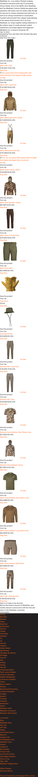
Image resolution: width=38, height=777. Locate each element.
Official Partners (5, 768)
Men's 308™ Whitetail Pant (9, 596)
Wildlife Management (7, 677)
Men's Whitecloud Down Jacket (11, 118)
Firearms (3, 646)
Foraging (3, 694)
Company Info (5, 737)
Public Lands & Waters (8, 672)
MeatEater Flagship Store (9, 764)
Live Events (4, 718)
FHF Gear (3, 728)
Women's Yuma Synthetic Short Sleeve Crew (15, 432)
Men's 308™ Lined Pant (8, 85)
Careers (3, 744)
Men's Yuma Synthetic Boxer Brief (12, 563)
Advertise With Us (6, 771)
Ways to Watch (5, 684)
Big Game (3, 617)
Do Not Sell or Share (7, 754)
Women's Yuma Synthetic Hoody (11, 465)
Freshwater (4, 634)
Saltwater (3, 636)
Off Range (3, 655)
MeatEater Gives (6, 742)
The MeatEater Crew (7, 740)
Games (2, 706)
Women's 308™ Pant (7, 399)
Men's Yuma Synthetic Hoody (10, 203)
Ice (1, 641)
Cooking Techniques (7, 691)
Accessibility (4, 749)
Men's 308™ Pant (6, 66)
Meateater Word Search (8, 713)
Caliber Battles (5, 648)
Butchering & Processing (9, 689)
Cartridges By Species (8, 653)
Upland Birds (4, 626)
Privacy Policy (5, 752)
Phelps (2, 730)
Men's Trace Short (6, 268)
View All (3, 629)
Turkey (2, 622)
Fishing (2, 631)
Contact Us (4, 747)
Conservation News (7, 670)
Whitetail (3, 619)
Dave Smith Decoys (7, 732)
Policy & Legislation (7, 675)
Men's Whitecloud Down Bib (10, 150)
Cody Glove (4, 301)
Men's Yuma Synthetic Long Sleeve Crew (14, 531)
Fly (1, 638)
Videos (2, 682)
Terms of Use (5, 759)
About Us (3, 735)
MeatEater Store (6, 723)
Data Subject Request (7, 756)
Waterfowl (3, 624)
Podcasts (3, 699)
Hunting (2, 614)
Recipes (3, 687)
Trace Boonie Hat (6, 334)
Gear (1, 660)
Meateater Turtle (6, 708)
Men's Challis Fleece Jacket (10, 170)
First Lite (3, 725)
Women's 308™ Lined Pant (9, 367)
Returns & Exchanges (17, 776)
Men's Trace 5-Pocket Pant (9, 235)
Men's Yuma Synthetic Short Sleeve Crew (14, 498)
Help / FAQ (4, 761)
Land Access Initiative (8, 679)
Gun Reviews (4, 650)
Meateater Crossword (8, 711)
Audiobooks (4, 703)
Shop (2, 720)
